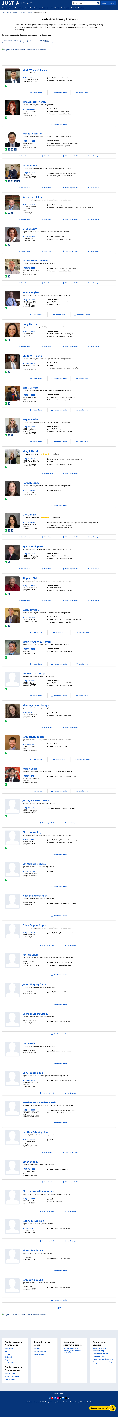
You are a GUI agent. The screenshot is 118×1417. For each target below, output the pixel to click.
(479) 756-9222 (29, 712)
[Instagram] (58, 1398)
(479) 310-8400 (29, 426)
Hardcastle (29, 1043)
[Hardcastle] (12, 1049)
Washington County (12, 1376)
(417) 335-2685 (29, 299)
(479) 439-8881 (29, 680)
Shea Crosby (30, 228)
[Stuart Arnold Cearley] (12, 266)
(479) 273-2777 (29, 268)
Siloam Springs (10, 1363)
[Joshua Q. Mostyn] (12, 139)
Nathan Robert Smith (35, 895)
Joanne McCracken (33, 1220)
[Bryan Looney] (12, 1167)
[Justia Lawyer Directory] (10, 3)
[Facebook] (55, 1398)
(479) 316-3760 (29, 617)
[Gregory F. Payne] (12, 361)
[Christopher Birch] (12, 1078)
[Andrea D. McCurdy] (12, 679)
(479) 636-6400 (29, 236)
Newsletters (65, 8)
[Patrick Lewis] (12, 960)
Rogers (7, 1360)
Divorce (37, 1349)
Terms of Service (62, 1402)
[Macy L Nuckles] (12, 457)
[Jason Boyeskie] (12, 615)
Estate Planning (39, 1354)
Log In (104, 3)
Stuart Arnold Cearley (35, 260)
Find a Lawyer (7, 8)
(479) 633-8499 (29, 1228)
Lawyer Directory (12, 12)
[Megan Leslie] (12, 425)
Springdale (9, 1357)
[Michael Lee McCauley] (12, 1019)
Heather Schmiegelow (35, 1132)
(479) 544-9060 (29, 395)
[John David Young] (12, 1285)
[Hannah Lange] (12, 488)
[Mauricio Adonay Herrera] (12, 647)
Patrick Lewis (30, 954)
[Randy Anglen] (12, 298)
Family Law (22, 12)
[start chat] (112, 1408)
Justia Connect (29, 1402)
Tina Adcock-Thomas (34, 101)
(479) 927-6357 (29, 839)
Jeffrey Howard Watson (36, 800)
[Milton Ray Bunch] (12, 1256)
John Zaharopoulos (33, 736)
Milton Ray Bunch (33, 1250)
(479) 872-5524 (29, 871)
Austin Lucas (30, 768)
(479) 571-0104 (29, 776)
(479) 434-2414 (29, 204)
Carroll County (10, 1379)
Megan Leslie (30, 419)
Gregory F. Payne (32, 355)
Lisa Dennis (29, 514)
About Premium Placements (103, 1359)
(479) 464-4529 (29, 141)
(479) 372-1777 (29, 77)
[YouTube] (52, 1398)
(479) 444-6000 (29, 1110)
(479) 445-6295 (29, 744)
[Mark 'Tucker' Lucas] (12, 75)
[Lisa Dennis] (12, 520)
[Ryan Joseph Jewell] (12, 552)
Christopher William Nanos (38, 1191)
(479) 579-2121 (29, 172)
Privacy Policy (74, 1402)
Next (59, 1308)
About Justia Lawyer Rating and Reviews (102, 1363)
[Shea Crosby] (12, 234)
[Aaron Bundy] (12, 171)
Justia (3, 12)
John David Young (33, 1279)
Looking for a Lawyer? (99, 1408)
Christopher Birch (33, 1072)
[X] (66, 1398)
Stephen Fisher (31, 578)
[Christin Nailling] (12, 838)
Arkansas (29, 12)
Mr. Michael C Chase (34, 863)
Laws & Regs (54, 8)
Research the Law (31, 8)
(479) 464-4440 (29, 109)
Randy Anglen (31, 292)
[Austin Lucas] (12, 774)
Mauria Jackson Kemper (36, 705)
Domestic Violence (40, 1351)
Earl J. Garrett (30, 387)
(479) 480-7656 (29, 1080)
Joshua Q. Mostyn (32, 133)
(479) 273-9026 (29, 932)
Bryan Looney (30, 1161)
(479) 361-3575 (29, 553)
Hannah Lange (31, 482)
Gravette (8, 1354)
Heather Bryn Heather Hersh (39, 1102)
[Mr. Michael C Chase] (12, 869)
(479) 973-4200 (29, 1139)
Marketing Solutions (78, 8)
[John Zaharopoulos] (12, 742)
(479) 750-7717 (29, 808)
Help (54, 1402)
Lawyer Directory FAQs (101, 1353)
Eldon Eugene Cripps (34, 925)
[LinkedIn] (50, 1398)
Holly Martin (30, 324)
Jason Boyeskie (31, 609)
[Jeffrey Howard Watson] (12, 806)
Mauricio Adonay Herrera (37, 641)
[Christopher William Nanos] (12, 1197)
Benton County (10, 1374)
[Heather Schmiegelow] (12, 1137)
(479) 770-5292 (29, 649)
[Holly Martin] (12, 330)
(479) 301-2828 (29, 522)
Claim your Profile (99, 1356)
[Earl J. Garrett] (12, 393)
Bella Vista (8, 1351)
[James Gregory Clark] (12, 990)
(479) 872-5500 (29, 331)
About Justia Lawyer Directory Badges (100, 1350)
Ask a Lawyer (18, 8)
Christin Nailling (32, 832)
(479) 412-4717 (29, 363)
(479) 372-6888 (29, 1198)
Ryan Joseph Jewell (33, 546)
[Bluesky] (63, 1398)
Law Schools (43, 8)
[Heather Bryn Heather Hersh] (12, 1108)
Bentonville (9, 1349)
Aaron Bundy (30, 165)
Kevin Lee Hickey (32, 197)
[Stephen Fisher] (12, 583)
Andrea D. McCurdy (34, 673)
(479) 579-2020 (29, 490)
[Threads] (60, 1398)
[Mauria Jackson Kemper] (12, 711)
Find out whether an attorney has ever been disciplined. (72, 1351)
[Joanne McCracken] (12, 1226)
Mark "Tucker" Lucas (35, 70)
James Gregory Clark (34, 984)
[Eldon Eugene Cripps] (12, 931)
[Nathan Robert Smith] (12, 901)
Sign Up (112, 3)
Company (48, 1402)
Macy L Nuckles (31, 451)
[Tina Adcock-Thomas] (12, 107)
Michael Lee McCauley (35, 1013)
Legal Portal (40, 1402)
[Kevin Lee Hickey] (12, 202)
